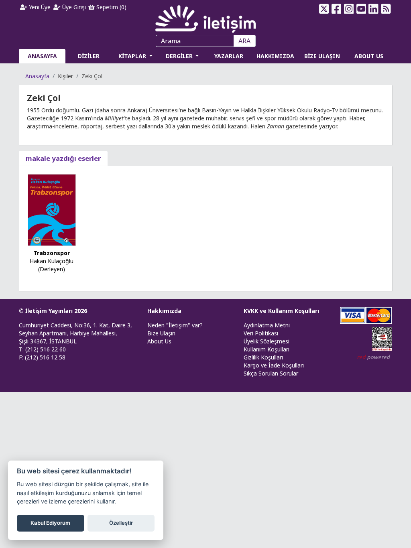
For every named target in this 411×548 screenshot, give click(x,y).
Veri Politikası (261, 333)
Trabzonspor (51, 253)
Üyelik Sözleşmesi (266, 341)
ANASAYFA (42, 56)
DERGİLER (180, 56)
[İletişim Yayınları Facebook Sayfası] (336, 9)
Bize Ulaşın (161, 333)
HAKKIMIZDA (275, 56)
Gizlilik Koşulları (263, 357)
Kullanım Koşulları (266, 349)
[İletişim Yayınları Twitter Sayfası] (324, 9)
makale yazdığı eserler (63, 158)
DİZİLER (89, 56)
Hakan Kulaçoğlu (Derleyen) (51, 265)
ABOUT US (368, 56)
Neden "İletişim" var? (175, 325)
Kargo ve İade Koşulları (274, 365)
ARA (244, 41)
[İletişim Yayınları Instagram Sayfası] (348, 9)
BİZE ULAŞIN (322, 56)
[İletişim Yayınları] (205, 16)
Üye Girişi (73, 7)
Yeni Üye (39, 7)
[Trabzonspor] (52, 209)
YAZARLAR (228, 56)
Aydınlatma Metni (267, 325)
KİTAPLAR (133, 56)
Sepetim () (110, 7)
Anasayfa (37, 76)
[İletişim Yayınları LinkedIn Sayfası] (373, 9)
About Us (159, 341)
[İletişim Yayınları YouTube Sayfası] (361, 9)
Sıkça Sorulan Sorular (271, 373)
